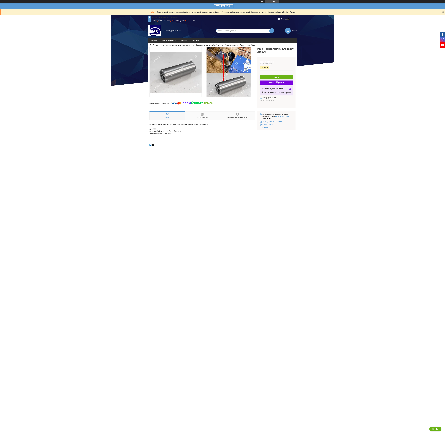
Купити (276, 77)
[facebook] (150, 145)
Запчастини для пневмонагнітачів (181, 45)
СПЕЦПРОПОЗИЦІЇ (224, 6)
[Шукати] (271, 30)
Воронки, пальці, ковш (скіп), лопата (209, 45)
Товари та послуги (169, 40)
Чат (437, 429)
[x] (153, 145)
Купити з (272, 82)
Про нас (184, 40)
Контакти (195, 40)
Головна (154, 40)
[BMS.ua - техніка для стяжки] (154, 30)
